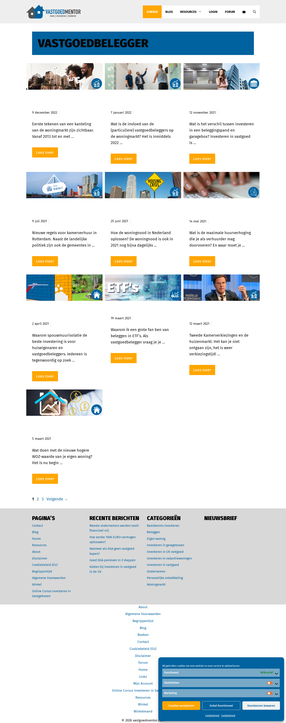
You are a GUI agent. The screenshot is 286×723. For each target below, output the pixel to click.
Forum (230, 12)
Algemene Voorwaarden (49, 578)
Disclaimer (39, 558)
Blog (169, 12)
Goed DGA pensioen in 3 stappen (112, 560)
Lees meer (45, 152)
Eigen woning (156, 539)
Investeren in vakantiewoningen (169, 558)
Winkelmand (143, 711)
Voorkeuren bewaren (261, 705)
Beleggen (153, 532)
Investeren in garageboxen (165, 545)
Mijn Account (143, 683)
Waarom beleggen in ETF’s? (139, 311)
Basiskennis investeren (163, 525)
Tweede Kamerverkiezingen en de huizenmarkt (221, 313)
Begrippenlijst (42, 571)
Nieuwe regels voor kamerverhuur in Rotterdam (61, 211)
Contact (37, 525)
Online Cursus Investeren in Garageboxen (143, 690)
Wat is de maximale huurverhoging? (209, 211)
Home (143, 670)
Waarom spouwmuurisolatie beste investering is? (61, 313)
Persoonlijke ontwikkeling (165, 578)
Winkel (37, 584)
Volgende (57, 499)
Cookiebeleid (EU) (45, 565)
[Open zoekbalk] (254, 12)
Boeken (143, 635)
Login (213, 12)
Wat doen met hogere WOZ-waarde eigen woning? (60, 429)
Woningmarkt (156, 584)
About (36, 552)
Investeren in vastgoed (163, 565)
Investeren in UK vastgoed (165, 552)
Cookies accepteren (181, 705)
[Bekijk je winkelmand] (244, 12)
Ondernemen (156, 571)
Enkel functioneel (221, 705)
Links (143, 677)
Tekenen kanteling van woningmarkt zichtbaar (56, 102)
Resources (188, 12)
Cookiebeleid (212, 715)
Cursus (152, 12)
